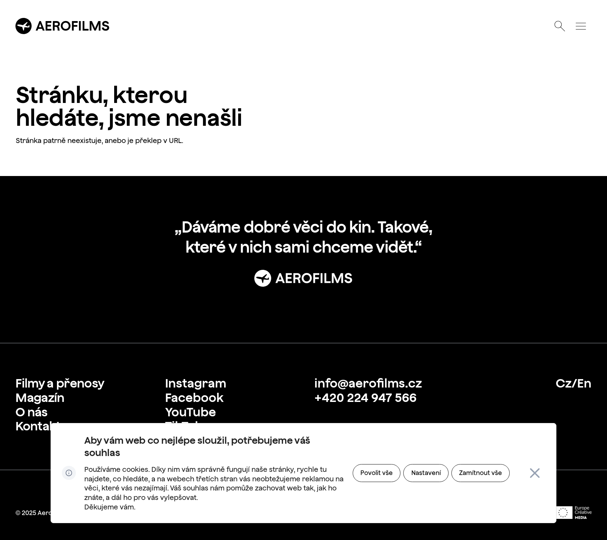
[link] (59, 383)
